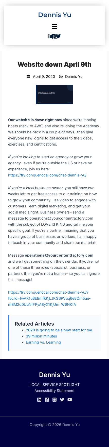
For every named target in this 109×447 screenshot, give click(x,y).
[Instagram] (54, 399)
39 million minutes (41, 336)
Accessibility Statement (54, 390)
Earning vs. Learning (43, 342)
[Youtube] (69, 399)
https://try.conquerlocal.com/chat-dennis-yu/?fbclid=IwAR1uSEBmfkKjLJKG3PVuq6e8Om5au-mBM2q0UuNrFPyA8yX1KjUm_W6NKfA (49, 298)
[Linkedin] (39, 399)
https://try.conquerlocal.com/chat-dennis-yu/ (47, 175)
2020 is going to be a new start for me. (59, 330)
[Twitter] (62, 399)
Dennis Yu (54, 15)
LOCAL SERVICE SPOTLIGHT (54, 384)
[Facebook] (47, 399)
